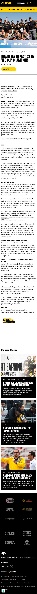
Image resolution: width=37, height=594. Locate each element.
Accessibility (5, 590)
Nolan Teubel (30, 188)
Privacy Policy (5, 576)
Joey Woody (11, 153)
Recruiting (20, 9)
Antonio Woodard (13, 203)
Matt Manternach (19, 188)
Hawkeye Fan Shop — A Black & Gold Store (15, 87)
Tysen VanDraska (10, 191)
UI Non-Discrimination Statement (12, 586)
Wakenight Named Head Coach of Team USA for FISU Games (17, 477)
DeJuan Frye (11, 230)
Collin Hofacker (25, 203)
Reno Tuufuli (25, 264)
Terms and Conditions (8, 580)
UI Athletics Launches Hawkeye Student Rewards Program (18, 384)
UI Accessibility (30, 586)
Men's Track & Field (8, 52)
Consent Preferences (19, 576)
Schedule (28, 9)
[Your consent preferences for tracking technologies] (3, 590)
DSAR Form (21, 580)
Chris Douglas (9, 266)
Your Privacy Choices (8, 583)
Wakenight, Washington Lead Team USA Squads (17, 429)
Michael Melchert (7, 188)
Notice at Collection (23, 583)
